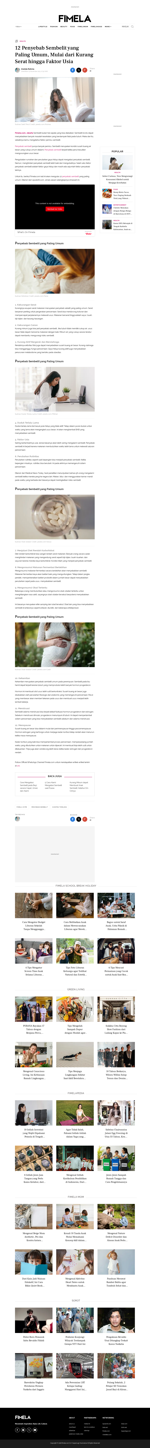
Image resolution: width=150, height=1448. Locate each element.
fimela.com (65, 1443)
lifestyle (42, 26)
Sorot (76, 1300)
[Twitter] (29, 1430)
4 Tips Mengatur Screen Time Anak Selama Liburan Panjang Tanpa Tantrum (33, 971)
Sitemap (86, 1430)
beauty (63, 26)
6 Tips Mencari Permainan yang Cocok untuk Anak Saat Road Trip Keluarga (116, 971)
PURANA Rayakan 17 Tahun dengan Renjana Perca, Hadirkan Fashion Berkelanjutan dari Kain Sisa (33, 1029)
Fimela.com (106, 1431)
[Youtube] (35, 1430)
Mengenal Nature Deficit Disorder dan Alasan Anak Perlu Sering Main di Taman (116, 1237)
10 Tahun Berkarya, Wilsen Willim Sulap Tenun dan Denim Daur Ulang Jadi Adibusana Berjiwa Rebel (116, 1075)
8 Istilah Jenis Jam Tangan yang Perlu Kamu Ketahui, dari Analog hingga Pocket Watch (34, 1178)
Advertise (72, 1430)
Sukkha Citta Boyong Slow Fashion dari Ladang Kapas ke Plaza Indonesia (116, 1029)
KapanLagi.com (126, 1431)
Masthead (72, 1427)
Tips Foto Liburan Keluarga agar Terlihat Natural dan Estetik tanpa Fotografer (74, 971)
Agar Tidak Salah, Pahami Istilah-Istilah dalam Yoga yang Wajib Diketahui (75, 1133)
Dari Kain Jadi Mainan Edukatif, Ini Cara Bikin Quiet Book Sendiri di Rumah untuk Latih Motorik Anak (33, 1282)
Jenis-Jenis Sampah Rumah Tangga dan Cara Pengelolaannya (116, 1178)
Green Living (76, 989)
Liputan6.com (107, 1424)
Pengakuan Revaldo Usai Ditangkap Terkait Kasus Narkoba (116, 1340)
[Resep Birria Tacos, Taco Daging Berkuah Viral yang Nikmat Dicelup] (107, 194)
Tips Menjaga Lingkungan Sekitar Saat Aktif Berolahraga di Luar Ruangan (75, 1075)
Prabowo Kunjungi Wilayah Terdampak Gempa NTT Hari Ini (75, 1340)
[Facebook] (17, 1430)
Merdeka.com (107, 1434)
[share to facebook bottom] (72, 819)
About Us (72, 1424)
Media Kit (87, 1424)
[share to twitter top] (78, 70)
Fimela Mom (76, 1197)
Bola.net (105, 1427)
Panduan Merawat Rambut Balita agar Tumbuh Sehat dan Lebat (116, 1282)
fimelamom (83, 26)
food (72, 26)
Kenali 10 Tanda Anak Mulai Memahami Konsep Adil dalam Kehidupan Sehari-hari (75, 1237)
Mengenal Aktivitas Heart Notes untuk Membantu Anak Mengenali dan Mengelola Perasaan (75, 1282)
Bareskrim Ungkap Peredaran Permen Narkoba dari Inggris (33, 1386)
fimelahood (96, 26)
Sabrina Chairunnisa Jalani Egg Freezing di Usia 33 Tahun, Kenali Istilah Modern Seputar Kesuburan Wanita (116, 1133)
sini (18, 766)
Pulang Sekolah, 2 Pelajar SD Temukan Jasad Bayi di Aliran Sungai (116, 1386)
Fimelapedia (76, 1093)
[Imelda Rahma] (18, 70)
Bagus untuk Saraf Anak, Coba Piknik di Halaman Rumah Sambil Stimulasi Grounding (116, 925)
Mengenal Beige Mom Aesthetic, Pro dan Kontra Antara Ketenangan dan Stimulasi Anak (34, 1237)
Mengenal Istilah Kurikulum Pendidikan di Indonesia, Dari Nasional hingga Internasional (75, 1178)
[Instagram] (23, 1430)
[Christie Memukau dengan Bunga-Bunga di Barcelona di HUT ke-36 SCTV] (107, 209)
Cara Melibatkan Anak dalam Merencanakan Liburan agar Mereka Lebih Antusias (75, 925)
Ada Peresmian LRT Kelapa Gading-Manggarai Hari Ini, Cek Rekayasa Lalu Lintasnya (75, 1386)
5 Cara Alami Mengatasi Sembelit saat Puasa (53, 785)
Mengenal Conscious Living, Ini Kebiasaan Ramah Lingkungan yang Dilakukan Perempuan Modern (34, 1075)
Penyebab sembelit (23, 146)
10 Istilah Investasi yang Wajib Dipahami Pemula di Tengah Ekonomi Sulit (34, 1133)
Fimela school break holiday (76, 886)
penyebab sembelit (70, 176)
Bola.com (124, 1424)
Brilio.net (124, 1427)
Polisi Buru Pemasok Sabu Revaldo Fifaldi (33, 1339)
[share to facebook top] (72, 70)
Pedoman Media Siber (76, 1434)
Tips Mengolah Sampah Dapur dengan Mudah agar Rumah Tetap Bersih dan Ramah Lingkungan (75, 1029)
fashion (54, 26)
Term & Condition (89, 1427)
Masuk (125, 26)
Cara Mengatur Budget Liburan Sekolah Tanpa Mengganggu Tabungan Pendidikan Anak (33, 925)
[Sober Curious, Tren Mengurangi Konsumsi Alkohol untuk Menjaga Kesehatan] (117, 162)
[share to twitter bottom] (78, 819)
